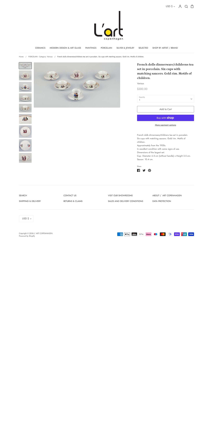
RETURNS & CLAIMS (72, 201)
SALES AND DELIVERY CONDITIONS (125, 201)
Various (140, 83)
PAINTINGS (90, 48)
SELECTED (143, 48)
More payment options (165, 125)
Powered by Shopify (27, 236)
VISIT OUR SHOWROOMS (120, 195)
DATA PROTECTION (161, 201)
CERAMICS (40, 48)
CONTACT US (69, 195)
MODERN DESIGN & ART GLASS (65, 48)
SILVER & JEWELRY (125, 48)
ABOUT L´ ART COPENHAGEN (167, 195)
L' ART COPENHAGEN (43, 233)
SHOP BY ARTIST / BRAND (165, 48)
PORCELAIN (106, 48)
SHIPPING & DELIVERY (30, 201)
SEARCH (23, 195)
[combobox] (165, 98)
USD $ (169, 6)
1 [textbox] (139, 100)
